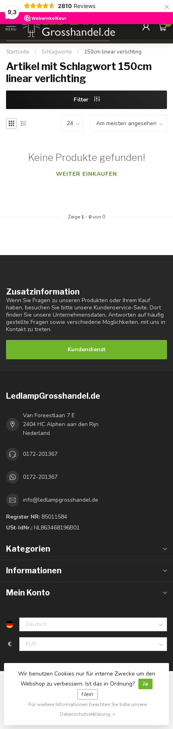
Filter (82, 99)
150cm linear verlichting (113, 52)
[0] (162, 27)
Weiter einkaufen (86, 174)
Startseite (17, 52)
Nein (87, 694)
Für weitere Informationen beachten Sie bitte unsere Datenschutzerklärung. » (88, 709)
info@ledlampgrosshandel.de (60, 500)
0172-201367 (40, 454)
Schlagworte (56, 52)
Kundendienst (86, 349)
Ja (145, 684)
